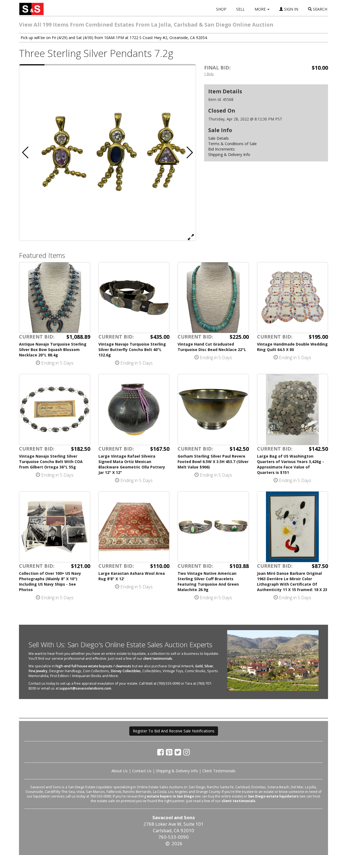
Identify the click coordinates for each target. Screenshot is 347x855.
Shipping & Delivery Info (229, 154)
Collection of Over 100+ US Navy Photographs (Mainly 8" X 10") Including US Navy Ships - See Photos (50, 581)
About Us (119, 770)
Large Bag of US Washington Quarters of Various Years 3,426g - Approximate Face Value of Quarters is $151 (290, 464)
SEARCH (319, 9)
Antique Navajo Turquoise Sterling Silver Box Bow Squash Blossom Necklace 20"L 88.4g (52, 350)
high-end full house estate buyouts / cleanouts (93, 666)
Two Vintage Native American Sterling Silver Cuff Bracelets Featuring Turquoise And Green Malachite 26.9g (208, 581)
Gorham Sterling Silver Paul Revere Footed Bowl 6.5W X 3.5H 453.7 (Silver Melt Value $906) (213, 462)
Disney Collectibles (126, 671)
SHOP (221, 9)
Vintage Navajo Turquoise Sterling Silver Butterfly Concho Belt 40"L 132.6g (132, 350)
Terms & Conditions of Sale (232, 143)
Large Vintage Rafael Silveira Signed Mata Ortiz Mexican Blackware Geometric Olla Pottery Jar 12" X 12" (131, 464)
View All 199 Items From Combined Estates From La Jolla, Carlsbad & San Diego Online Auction (146, 24)
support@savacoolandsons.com (85, 688)
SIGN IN (290, 9)
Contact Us (142, 770)
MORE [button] (261, 9)
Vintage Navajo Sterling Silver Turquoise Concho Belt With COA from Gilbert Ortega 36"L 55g (51, 462)
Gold (199, 666)
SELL (240, 9)
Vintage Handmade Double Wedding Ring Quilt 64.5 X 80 (292, 347)
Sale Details (218, 138)
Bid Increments (221, 149)
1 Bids (209, 74)
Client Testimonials (219, 770)
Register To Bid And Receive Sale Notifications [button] (173, 730)
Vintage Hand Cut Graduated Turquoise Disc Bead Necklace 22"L (212, 347)
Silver (208, 666)
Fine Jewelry (37, 671)
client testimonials (157, 658)
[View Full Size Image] (191, 237)
